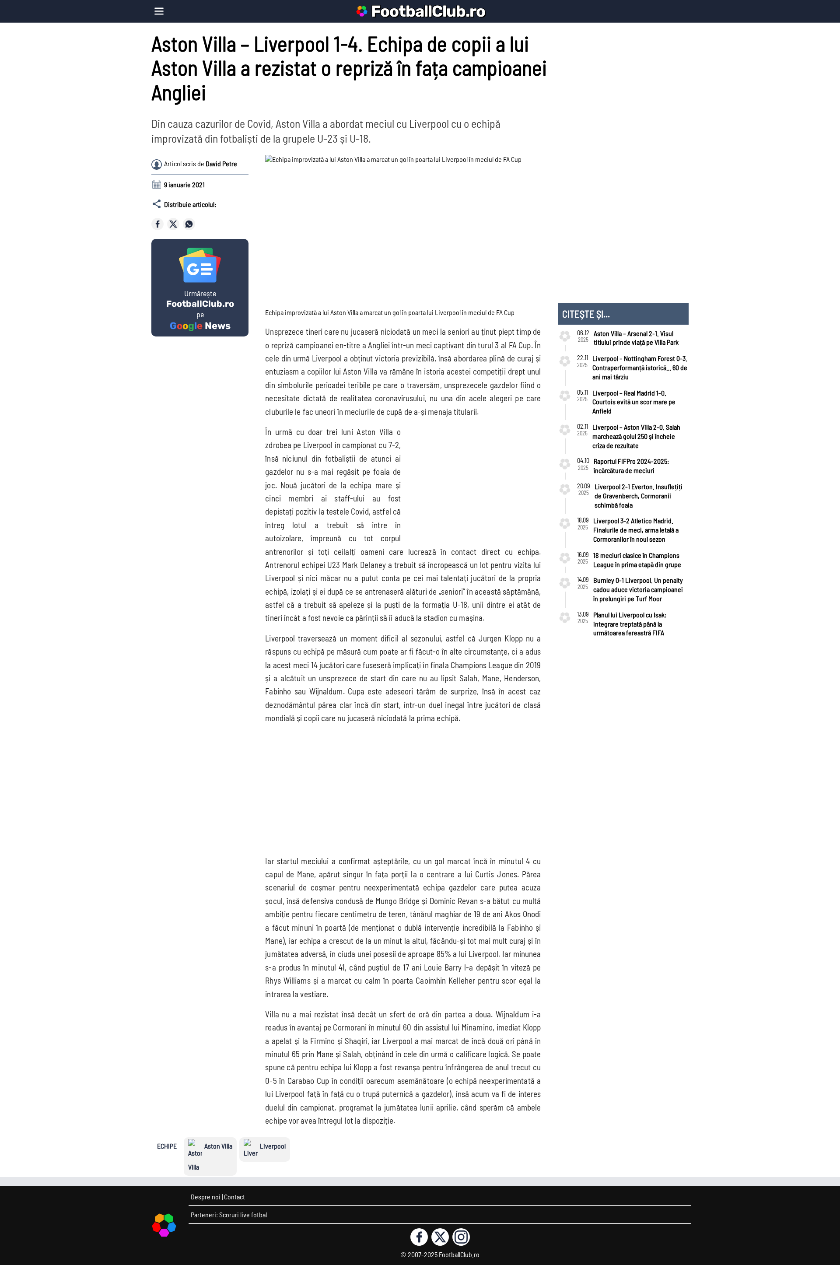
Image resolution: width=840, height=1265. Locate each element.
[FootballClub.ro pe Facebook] (419, 1237)
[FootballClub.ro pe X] (440, 1237)
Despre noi (205, 1196)
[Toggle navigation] (159, 11)
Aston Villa (218, 1146)
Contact (234, 1196)
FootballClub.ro (428, 11)
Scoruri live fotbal (243, 1214)
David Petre (221, 163)
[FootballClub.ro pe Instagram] (461, 1237)
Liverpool (273, 1146)
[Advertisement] (470, 480)
